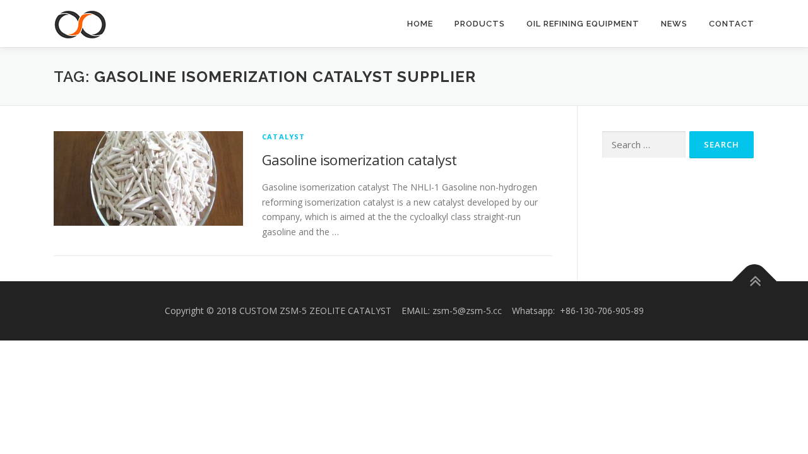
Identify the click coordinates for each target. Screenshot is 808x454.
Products (479, 23)
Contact (731, 23)
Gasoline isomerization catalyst (359, 159)
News (674, 23)
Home (420, 23)
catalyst (284, 136)
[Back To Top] (754, 281)
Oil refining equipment (582, 23)
